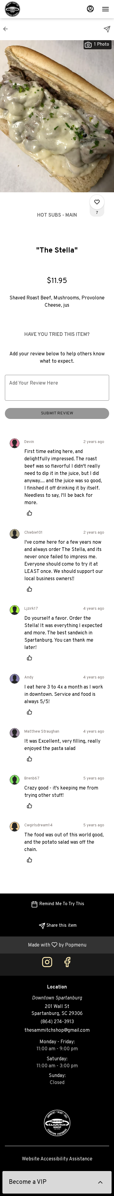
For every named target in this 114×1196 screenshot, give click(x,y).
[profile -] (90, 8)
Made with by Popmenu (45, 944)
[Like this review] (31, 513)
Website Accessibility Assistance (57, 1159)
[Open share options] (107, 29)
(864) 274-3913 (57, 1022)
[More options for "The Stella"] (97, 202)
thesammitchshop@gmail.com (57, 1030)
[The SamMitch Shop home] (32, 9)
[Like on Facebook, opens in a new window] (67, 965)
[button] (7, 29)
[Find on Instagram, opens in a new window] (47, 965)
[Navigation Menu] (105, 9)
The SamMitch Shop (57, 1123)
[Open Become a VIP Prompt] (100, 1182)
